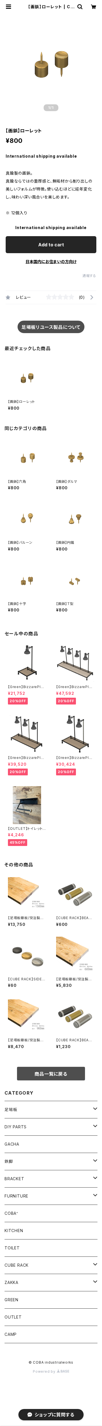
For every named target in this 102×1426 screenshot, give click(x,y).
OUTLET (13, 1317)
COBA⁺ (11, 1213)
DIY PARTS (16, 1126)
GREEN (11, 1299)
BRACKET (14, 1178)
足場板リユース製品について (51, 327)
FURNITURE (16, 1196)
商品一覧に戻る (51, 1074)
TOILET (12, 1247)
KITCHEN (14, 1230)
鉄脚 (9, 1161)
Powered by (45, 1371)
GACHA (12, 1144)
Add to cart (51, 244)
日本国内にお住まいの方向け (51, 261)
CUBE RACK (17, 1265)
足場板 (11, 1109)
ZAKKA (11, 1282)
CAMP (11, 1334)
